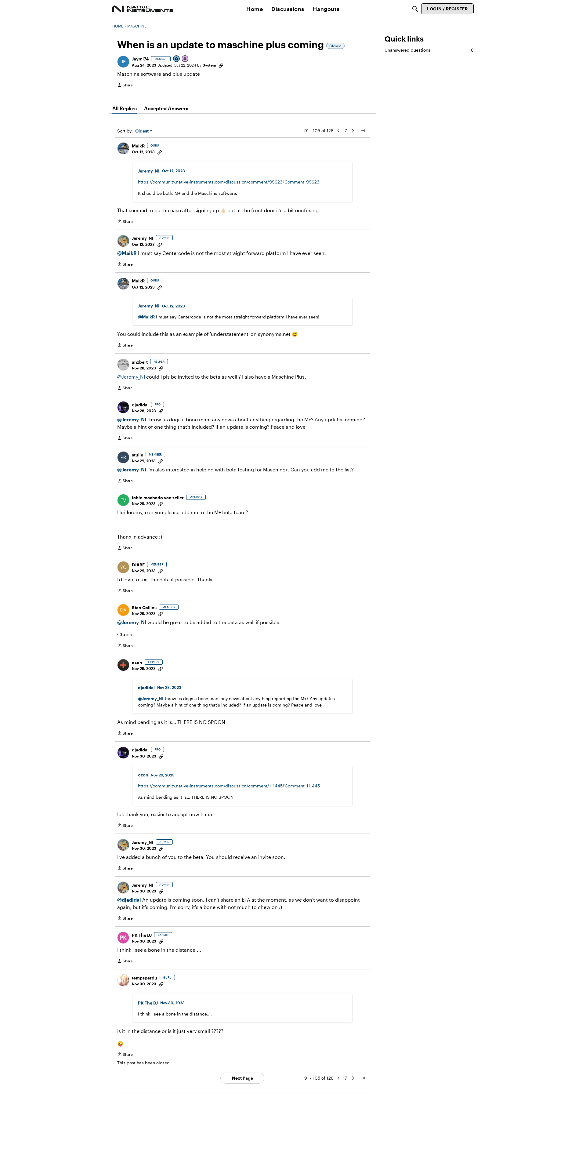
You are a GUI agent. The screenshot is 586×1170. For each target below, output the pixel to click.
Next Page (242, 1078)
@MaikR (127, 253)
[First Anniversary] (185, 59)
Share (125, 86)
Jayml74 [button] (140, 58)
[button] (123, 62)
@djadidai (129, 900)
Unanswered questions (429, 50)
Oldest (142, 131)
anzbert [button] (140, 362)
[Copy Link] (221, 65)
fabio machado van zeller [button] (158, 497)
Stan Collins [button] (144, 607)
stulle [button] (137, 454)
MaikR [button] (138, 145)
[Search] (415, 8)
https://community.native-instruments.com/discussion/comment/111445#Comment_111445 (229, 785)
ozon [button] (137, 662)
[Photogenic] (176, 59)
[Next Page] (353, 131)
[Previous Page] (338, 131)
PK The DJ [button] (142, 935)
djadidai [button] (140, 404)
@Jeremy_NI (131, 377)
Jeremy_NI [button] (149, 170)
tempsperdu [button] (144, 977)
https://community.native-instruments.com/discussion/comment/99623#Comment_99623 (228, 181)
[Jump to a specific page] (362, 131)
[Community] (142, 8)
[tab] (124, 108)
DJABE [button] (138, 564)
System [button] (209, 65)
